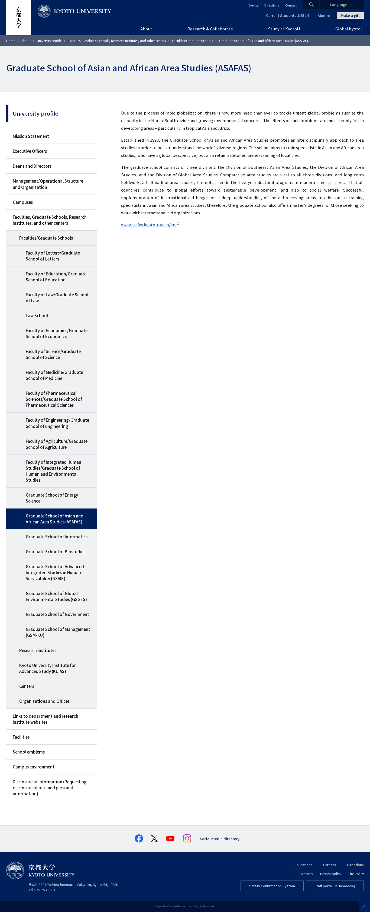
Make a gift (350, 15)
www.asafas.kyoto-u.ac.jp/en (148, 224)
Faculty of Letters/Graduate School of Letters (53, 256)
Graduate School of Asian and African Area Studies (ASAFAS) (54, 519)
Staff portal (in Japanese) (334, 885)
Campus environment (33, 767)
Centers (26, 686)
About (26, 40)
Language (338, 4)
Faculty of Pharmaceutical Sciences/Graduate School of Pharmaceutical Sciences (54, 399)
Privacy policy (330, 874)
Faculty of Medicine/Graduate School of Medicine (54, 375)
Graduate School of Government (57, 614)
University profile (49, 40)
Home (10, 40)
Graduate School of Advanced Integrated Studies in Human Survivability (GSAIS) (55, 572)
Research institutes (37, 650)
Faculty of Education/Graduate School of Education (56, 276)
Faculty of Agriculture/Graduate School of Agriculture (56, 444)
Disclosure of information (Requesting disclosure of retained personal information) (49, 787)
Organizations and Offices (44, 701)
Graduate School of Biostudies (55, 551)
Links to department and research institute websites (45, 719)
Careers (329, 864)
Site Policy (356, 874)
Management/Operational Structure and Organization (48, 184)
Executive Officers (30, 151)
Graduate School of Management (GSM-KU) (58, 632)
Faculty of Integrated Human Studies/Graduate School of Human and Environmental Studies (53, 471)
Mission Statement (31, 136)
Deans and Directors (32, 166)
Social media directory (219, 838)
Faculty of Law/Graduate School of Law (57, 297)
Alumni (324, 15)
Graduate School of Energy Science (52, 498)
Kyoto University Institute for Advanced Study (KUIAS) (47, 668)
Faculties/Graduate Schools (192, 40)
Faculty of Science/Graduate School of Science (53, 354)
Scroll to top (364, 906)
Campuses (23, 202)
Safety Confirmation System (272, 885)
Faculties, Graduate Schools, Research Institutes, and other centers (117, 40)
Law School (37, 315)
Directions (271, 5)
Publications (302, 864)
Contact (291, 5)
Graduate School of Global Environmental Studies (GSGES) (56, 596)
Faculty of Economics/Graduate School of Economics (56, 333)
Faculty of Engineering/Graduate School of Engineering (57, 423)
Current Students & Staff (287, 15)
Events (253, 5)
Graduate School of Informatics (56, 536)
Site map (306, 874)
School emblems (29, 752)
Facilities (21, 737)
